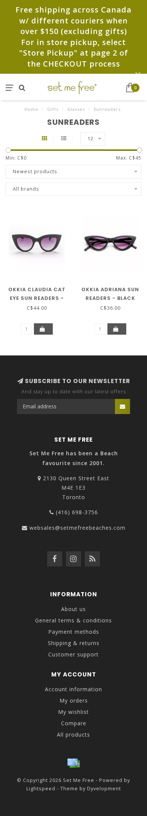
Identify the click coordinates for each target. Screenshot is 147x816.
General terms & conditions (73, 620)
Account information (73, 689)
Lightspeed (40, 788)
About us (73, 609)
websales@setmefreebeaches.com (77, 527)
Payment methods (73, 631)
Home (31, 109)
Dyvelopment (104, 788)
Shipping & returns (74, 643)
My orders (74, 700)
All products (73, 734)
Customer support (73, 654)
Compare (73, 723)
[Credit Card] (73, 763)
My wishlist (73, 711)
